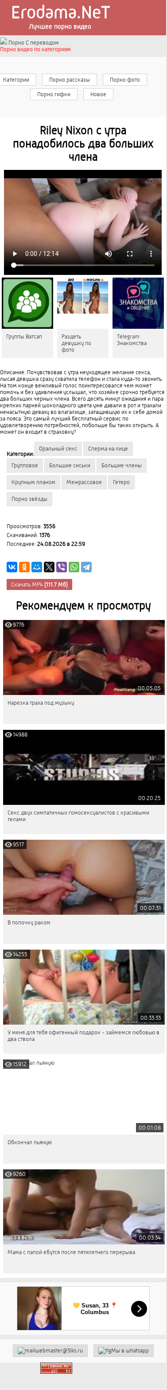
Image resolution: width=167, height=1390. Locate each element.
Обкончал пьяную (30, 1142)
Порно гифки (53, 94)
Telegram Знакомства (132, 339)
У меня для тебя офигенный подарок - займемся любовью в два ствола (83, 1035)
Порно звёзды (29, 499)
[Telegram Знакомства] (138, 303)
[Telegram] (86, 567)
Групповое (25, 465)
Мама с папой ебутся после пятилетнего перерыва (71, 1252)
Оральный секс (58, 448)
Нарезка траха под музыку (41, 702)
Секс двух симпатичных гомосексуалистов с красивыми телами (78, 816)
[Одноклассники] (24, 567)
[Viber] (61, 567)
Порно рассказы (69, 79)
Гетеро (121, 482)
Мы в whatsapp (130, 1350)
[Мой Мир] (36, 567)
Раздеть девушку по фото (76, 343)
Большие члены (121, 465)
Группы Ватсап (24, 336)
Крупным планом (33, 482)
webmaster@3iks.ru (59, 1350)
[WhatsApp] (74, 567)
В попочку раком (29, 922)
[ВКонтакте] (12, 567)
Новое (98, 94)
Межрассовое (84, 482)
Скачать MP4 (39, 584)
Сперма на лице (108, 448)
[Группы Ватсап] (27, 303)
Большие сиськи (69, 465)
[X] (49, 567)
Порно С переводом (33, 42)
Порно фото (125, 79)
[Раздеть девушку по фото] (83, 303)
